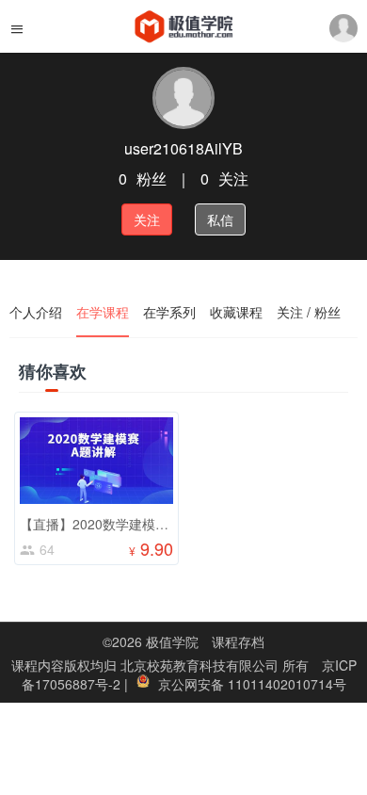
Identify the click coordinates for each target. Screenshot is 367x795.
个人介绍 (35, 311)
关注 (147, 219)
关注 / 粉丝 (309, 311)
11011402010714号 (287, 683)
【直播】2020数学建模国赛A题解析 (125, 523)
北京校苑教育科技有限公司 (201, 665)
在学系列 (169, 311)
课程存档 (238, 641)
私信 (220, 219)
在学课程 (102, 311)
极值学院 (172, 641)
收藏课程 (236, 311)
